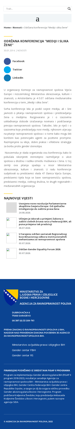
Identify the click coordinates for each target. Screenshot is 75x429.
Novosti (22, 50)
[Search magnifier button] (69, 8)
